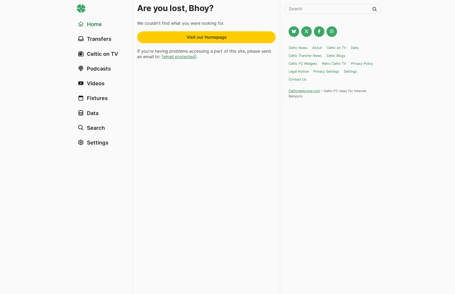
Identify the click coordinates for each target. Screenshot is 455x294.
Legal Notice (299, 71)
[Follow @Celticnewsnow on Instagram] (332, 31)
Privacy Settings (326, 71)
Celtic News (298, 48)
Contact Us (297, 79)
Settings (350, 71)
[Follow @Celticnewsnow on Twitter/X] (306, 31)
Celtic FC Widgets (303, 64)
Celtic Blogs (336, 56)
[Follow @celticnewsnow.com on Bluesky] (294, 31)
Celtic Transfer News (305, 56)
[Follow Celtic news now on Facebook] (319, 31)
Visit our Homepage (206, 37)
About (317, 48)
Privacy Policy (362, 64)
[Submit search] (375, 9)
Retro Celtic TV (334, 64)
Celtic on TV (336, 48)
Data (354, 48)
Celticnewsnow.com (304, 91)
